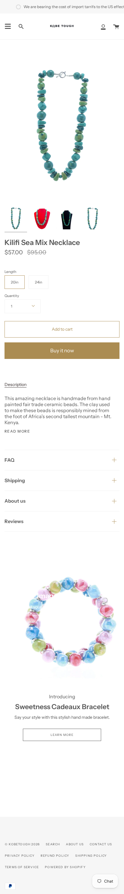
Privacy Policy (20, 856)
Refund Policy (55, 856)
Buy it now (62, 350)
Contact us (101, 844)
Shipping (15, 480)
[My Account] (103, 26)
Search (53, 844)
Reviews (14, 521)
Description (15, 384)
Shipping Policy (91, 856)
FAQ (9, 460)
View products (62, 621)
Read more (17, 431)
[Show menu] (8, 26)
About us (15, 501)
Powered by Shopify (65, 867)
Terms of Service (22, 867)
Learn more (62, 735)
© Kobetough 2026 (22, 844)
